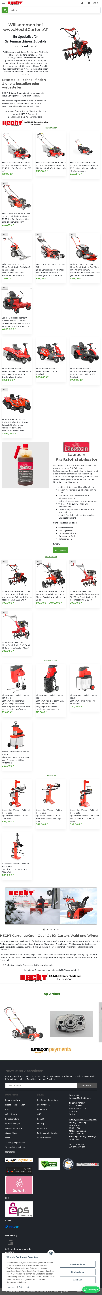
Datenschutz (24, 1287)
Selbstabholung (12, 1119)
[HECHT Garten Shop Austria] (15, 3)
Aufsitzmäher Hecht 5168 (81, 368)
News (7, 1137)
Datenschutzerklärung (52, 1076)
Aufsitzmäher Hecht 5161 (13, 368)
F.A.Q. (7, 1109)
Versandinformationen (15, 1147)
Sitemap (40, 1123)
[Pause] (49, 893)
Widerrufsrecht (44, 1137)
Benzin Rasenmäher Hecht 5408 (16, 162)
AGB (39, 1114)
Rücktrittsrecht (43, 1104)
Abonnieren (86, 1085)
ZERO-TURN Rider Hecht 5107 (15, 318)
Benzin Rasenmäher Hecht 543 (83, 162)
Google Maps (11, 1133)
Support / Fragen (12, 1123)
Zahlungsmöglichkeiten (15, 1142)
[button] (82, 3)
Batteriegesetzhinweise (47, 1133)
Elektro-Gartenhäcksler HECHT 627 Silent (15, 696)
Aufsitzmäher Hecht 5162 (47, 368)
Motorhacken (51, 556)
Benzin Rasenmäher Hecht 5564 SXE (50, 265)
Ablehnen (77, 1280)
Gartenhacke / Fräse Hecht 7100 (16, 591)
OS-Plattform (11, 1114)
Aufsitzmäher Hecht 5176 (13, 419)
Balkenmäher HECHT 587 (13, 264)
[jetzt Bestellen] (25, 465)
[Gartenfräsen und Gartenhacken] (76, 44)
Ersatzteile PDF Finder (15, 1104)
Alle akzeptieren (77, 1264)
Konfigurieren (77, 1272)
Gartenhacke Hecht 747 (12, 642)
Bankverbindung (12, 1100)
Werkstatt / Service (13, 1128)
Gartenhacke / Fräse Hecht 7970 (50, 591)
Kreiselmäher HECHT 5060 (81, 264)
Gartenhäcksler (51, 660)
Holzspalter (51, 775)
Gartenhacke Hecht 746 (80, 591)
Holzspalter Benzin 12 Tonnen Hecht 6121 (15, 865)
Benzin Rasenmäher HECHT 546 (16, 213)
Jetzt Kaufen (60, 550)
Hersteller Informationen (48, 1100)
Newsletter (10, 1152)
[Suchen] (5, 10)
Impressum (11, 1287)
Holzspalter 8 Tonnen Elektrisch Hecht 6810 (84, 811)
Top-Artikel (51, 994)
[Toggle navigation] (3, 1)
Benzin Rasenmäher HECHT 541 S (51, 162)
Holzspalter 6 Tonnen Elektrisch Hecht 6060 (16, 811)
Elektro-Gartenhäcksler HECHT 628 (49, 696)
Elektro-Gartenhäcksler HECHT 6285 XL (15, 753)
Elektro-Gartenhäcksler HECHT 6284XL (83, 696)
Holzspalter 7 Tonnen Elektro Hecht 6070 (49, 811)
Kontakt (40, 1119)
